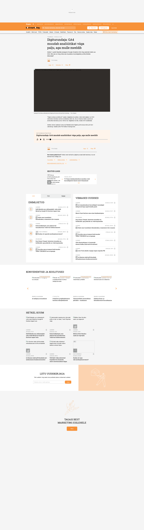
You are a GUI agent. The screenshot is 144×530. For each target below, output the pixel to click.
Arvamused (39, 239)
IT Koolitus (56, 296)
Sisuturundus (81, 32)
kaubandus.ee (40, 24)
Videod (51, 32)
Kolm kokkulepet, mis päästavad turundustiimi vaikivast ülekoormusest (57, 335)
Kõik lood (34, 32)
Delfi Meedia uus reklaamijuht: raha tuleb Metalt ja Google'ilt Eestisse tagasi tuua (35, 335)
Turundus (50, 160)
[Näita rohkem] (113, 24)
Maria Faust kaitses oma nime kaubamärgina (90, 213)
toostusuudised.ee (87, 24)
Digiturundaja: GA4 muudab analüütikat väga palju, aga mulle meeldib (67, 135)
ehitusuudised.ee (107, 24)
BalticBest (63, 32)
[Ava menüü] (33, 24)
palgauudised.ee (59, 24)
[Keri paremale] (95, 179)
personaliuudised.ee (49, 24)
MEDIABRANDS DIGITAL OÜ (55, 163)
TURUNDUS (50, 36)
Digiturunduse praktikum (43, 133)
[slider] (50, 139)
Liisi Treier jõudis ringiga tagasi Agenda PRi (91, 251)
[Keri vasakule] (62, 179)
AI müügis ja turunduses (39, 298)
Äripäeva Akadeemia (37, 296)
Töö (75, 32)
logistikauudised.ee (97, 24)
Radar (95, 32)
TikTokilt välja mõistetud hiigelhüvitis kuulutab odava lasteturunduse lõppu (58, 359)
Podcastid (45, 32)
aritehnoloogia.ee (77, 24)
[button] (48, 382)
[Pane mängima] (41, 139)
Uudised (38, 207)
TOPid (39, 32)
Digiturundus (61, 160)
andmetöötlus (73, 160)
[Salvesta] (67, 207)
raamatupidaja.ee (68, 24)
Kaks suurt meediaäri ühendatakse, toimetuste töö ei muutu (96, 228)
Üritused (56, 32)
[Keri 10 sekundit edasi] (44, 139)
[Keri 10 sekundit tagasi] (37, 139)
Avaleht (28, 32)
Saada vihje (89, 32)
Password (70, 32)
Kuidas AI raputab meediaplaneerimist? (50, 234)
